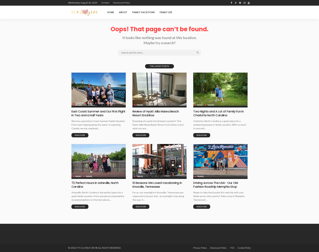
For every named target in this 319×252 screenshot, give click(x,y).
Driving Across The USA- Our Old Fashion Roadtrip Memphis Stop (215, 185)
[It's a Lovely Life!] (84, 12)
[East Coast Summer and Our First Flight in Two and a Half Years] (98, 89)
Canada (79, 103)
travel (100, 103)
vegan (78, 105)
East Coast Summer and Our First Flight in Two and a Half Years (98, 113)
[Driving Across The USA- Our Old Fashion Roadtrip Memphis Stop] (220, 160)
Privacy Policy (200, 248)
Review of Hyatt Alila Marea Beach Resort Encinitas (155, 113)
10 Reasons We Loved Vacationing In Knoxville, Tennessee (157, 185)
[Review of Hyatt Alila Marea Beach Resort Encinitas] (159, 89)
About (123, 12)
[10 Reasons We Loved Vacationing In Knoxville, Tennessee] (159, 160)
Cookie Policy (244, 248)
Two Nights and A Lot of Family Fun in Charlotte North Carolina (218, 113)
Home (110, 12)
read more (80, 135)
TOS (232, 248)
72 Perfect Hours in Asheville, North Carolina (94, 185)
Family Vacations (143, 12)
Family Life (166, 12)
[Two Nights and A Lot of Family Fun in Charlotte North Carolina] (220, 89)
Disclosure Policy (121, 2)
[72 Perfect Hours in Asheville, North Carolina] (98, 160)
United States (115, 103)
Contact (105, 2)
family (90, 103)
